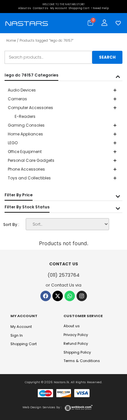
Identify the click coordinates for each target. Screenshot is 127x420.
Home (11, 40)
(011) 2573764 (63, 275)
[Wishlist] (116, 23)
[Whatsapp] (69, 296)
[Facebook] (45, 296)
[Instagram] (82, 296)
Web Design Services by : (42, 407)
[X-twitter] (57, 296)
